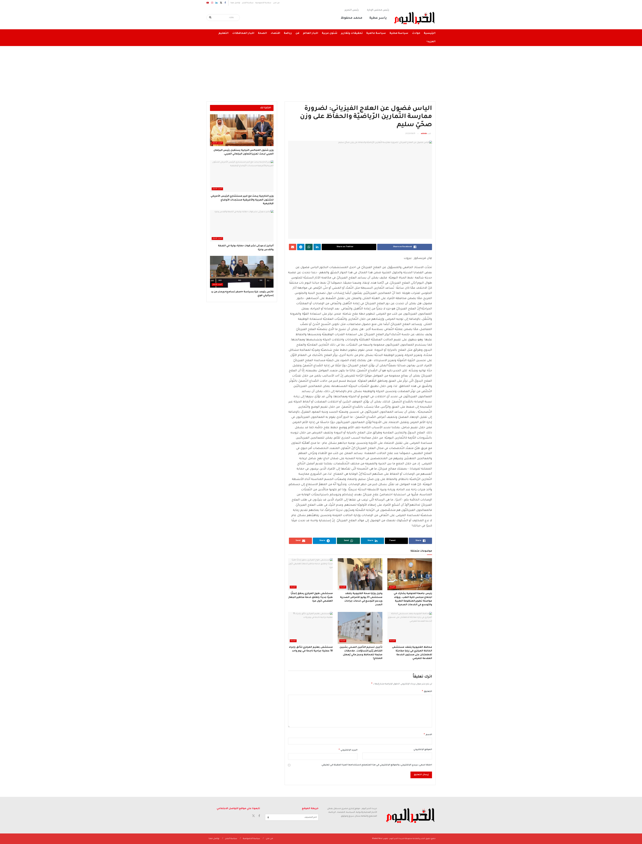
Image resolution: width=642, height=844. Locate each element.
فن (297, 33)
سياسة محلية (399, 33)
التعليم (224, 33)
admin (424, 134)
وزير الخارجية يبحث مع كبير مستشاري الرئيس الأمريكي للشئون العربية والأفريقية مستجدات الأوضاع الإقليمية (242, 200)
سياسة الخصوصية (263, 3)
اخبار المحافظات (243, 33)
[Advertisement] (321, 71)
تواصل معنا (235, 3)
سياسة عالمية (376, 33)
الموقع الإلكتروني (422, 749)
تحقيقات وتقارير (352, 33)
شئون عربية (329, 33)
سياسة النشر (247, 3)
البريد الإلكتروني (347, 749)
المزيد (431, 41)
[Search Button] (210, 17)
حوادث (416, 33)
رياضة (288, 33)
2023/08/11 (410, 134)
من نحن (276, 3)
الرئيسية (430, 33)
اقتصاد (275, 33)
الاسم (427, 734)
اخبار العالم (310, 33)
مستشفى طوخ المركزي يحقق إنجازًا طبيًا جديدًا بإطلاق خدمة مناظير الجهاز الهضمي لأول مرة (311, 597)
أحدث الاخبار (217, 143)
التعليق (427, 691)
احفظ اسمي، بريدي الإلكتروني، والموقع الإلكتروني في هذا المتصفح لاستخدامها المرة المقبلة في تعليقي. (376, 765)
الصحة (262, 33)
